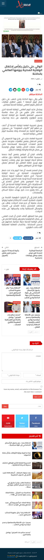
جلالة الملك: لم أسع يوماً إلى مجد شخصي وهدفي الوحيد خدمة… (18, 503)
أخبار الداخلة (38, 61)
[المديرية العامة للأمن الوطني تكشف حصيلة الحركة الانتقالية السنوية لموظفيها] (37, 465)
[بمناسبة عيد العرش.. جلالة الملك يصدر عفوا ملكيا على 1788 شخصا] (37, 495)
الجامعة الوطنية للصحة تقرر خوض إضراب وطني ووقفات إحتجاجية (34, 254)
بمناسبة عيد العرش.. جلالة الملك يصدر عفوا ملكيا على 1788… (18, 493)
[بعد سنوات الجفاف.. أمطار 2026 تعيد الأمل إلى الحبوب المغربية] (37, 475)
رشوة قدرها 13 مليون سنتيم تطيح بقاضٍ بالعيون (10, 253)
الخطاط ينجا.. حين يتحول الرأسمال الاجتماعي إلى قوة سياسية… (18, 443)
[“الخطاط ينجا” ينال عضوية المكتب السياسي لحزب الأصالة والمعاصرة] (12, 279)
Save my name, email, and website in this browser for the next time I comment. (23, 390)
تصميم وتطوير (33, 556)
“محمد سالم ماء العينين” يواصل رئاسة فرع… (18, 533)
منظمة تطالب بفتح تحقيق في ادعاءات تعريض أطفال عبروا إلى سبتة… (19, 484)
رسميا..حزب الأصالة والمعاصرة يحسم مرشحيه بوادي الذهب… (16, 523)
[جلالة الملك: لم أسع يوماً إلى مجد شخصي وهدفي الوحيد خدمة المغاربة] (37, 505)
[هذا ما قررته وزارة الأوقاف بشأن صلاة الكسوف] (37, 455)
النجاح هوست (21, 556)
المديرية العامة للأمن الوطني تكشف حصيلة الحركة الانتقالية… (16, 463)
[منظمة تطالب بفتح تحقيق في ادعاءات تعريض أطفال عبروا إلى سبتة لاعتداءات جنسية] (37, 485)
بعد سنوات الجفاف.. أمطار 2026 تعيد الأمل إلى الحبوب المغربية (17, 473)
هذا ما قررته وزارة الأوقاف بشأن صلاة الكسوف (16, 453)
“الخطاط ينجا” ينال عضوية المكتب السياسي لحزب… (18, 513)
